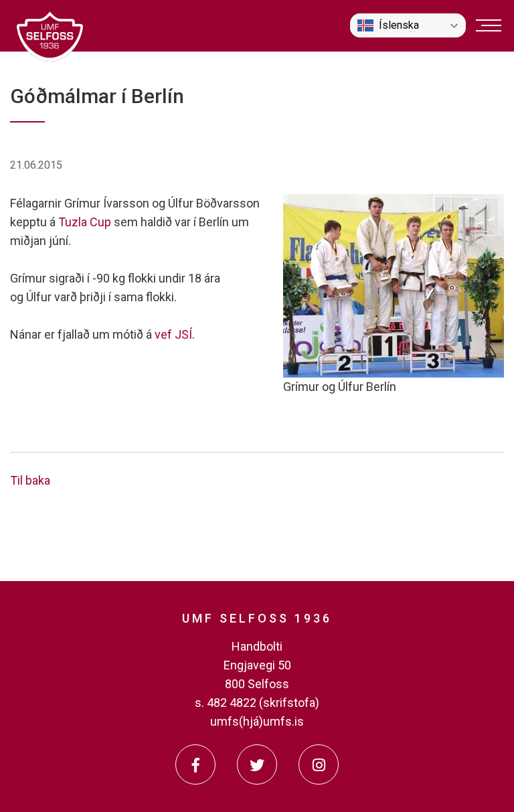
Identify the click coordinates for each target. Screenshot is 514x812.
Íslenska (399, 25)
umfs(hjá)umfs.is (257, 721)
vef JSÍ (173, 334)
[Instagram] (318, 764)
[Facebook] (195, 764)
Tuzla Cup (84, 222)
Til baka (30, 480)
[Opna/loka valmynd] (488, 25)
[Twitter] (257, 764)
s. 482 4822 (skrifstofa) (257, 703)
